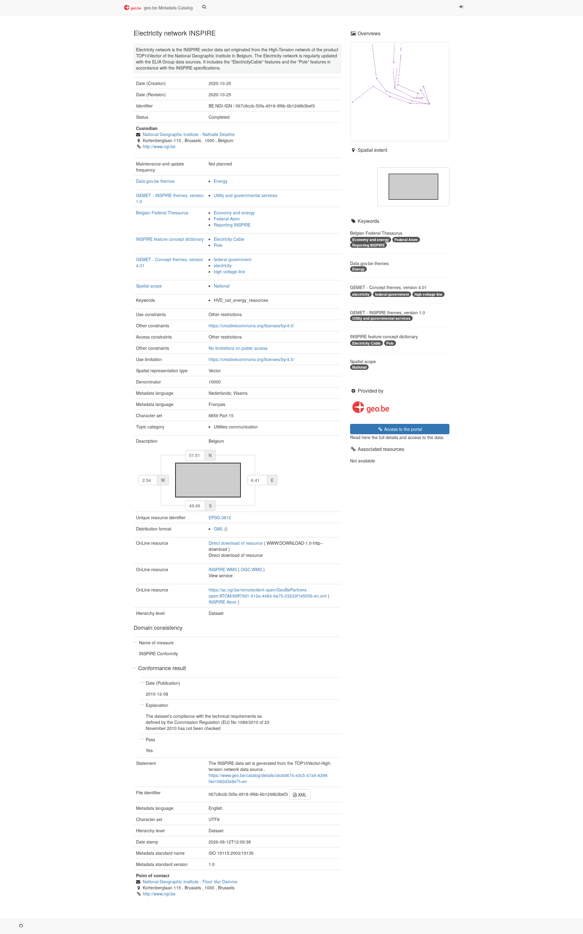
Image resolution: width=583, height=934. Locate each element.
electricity (223, 265)
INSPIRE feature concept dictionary (170, 239)
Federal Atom (227, 219)
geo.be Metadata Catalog (168, 8)
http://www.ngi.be (159, 146)
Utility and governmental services (245, 195)
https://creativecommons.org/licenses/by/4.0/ (251, 325)
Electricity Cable (229, 239)
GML (218, 529)
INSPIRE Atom (223, 602)
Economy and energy (234, 213)
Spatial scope (149, 286)
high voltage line (229, 271)
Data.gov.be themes (155, 181)
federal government (232, 259)
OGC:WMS (251, 569)
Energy (220, 181)
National (222, 286)
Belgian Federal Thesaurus (162, 213)
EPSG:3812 (220, 517)
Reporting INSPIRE (232, 225)
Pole (218, 245)
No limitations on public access (238, 348)
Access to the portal (402, 429)
